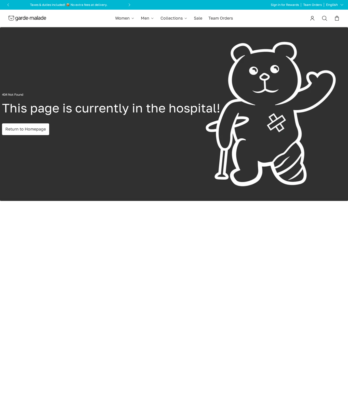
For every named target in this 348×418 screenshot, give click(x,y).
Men (145, 18)
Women (122, 18)
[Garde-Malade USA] (27, 18)
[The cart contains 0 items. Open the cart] (337, 18)
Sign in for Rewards (285, 5)
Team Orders (312, 5)
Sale (198, 18)
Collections (171, 18)
